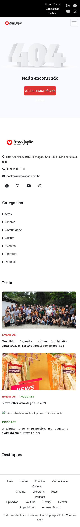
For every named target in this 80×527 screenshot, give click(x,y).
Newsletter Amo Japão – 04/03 (24, 403)
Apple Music (27, 507)
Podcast (10, 261)
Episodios (12, 502)
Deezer (62, 502)
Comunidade (13, 230)
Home (9, 481)
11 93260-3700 (15, 169)
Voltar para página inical (40, 92)
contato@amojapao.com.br (23, 176)
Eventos (10, 245)
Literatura (11, 253)
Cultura (10, 238)
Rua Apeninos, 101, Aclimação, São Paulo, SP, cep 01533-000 (40, 159)
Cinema (10, 222)
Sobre (24, 481)
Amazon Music (51, 507)
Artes (8, 214)
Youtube (30, 502)
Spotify (47, 502)
